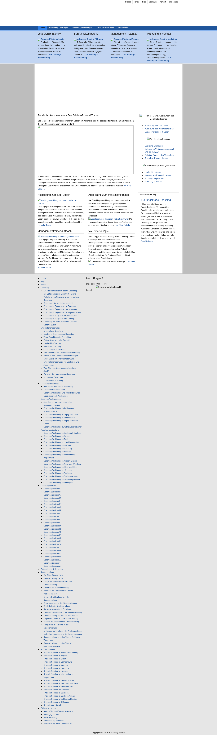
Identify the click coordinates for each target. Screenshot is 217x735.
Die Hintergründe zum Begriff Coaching (60, 291)
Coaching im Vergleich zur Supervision (60, 315)
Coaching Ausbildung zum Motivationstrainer (62, 427)
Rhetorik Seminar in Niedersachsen (59, 680)
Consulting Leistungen (58, 28)
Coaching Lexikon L (52, 523)
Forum (136, 2)
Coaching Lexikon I (52, 513)
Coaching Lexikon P (52, 535)
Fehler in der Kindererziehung (56, 588)
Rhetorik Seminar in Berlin (55, 659)
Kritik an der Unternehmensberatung (59, 359)
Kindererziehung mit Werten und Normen (61, 615)
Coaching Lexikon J (52, 516)
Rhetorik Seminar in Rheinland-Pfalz (59, 687)
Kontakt (163, 2)
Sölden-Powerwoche (105, 28)
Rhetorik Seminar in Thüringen (56, 702)
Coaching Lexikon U (52, 550)
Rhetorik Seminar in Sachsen (56, 693)
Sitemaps (153, 2)
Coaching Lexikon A (52, 489)
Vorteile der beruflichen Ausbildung (58, 387)
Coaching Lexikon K (52, 520)
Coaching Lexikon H (52, 510)
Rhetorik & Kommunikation (156, 158)
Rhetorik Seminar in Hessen (55, 671)
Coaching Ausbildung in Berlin (56, 439)
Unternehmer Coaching (53, 331)
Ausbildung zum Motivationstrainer (159, 129)
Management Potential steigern (158, 175)
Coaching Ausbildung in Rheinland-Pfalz (61, 467)
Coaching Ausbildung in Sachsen (58, 473)
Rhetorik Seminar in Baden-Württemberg (61, 653)
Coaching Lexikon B (52, 492)
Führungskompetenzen (154, 178)
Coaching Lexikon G (52, 507)
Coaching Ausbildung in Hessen (57, 451)
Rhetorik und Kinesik (52, 705)
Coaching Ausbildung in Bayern (57, 436)
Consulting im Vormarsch (54, 349)
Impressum (173, 2)
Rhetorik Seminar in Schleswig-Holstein (60, 699)
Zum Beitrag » (147, 241)
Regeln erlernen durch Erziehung (57, 609)
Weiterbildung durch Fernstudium (58, 724)
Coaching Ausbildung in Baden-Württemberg (62, 433)
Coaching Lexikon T (52, 547)
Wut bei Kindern (50, 594)
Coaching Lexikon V (52, 554)
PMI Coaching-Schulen (108, 15)
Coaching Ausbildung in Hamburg (58, 448)
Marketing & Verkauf (153, 181)
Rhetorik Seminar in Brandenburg (58, 662)
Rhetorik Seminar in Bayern (55, 656)
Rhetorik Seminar (48, 649)
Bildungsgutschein (51, 714)
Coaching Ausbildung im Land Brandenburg (62, 442)
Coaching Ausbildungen (82, 28)
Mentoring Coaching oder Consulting (59, 334)
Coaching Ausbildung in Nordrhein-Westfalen (62, 464)
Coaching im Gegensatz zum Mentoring (60, 309)
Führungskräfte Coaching (156, 200)
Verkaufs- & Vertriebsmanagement (159, 149)
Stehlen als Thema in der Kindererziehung (61, 622)
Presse (128, 2)
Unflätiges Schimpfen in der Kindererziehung (62, 631)
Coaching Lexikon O (52, 532)
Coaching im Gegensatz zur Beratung (60, 306)
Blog (144, 2)
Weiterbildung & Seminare (52, 569)
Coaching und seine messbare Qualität (60, 322)
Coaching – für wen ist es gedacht (58, 303)
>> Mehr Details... (45, 225)
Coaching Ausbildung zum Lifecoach (59, 417)
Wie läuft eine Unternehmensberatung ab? (61, 356)
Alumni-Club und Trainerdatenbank (58, 711)
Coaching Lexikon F (52, 504)
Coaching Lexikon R (52, 541)
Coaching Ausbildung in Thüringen (58, 482)
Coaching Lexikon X (52, 560)
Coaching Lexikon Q (52, 538)
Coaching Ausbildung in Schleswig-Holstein (62, 479)
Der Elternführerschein (53, 575)
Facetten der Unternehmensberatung (59, 374)
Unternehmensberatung (50, 328)
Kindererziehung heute (53, 578)
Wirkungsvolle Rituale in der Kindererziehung (63, 612)
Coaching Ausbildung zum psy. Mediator (61, 414)
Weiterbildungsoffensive (54, 721)
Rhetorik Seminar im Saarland (56, 690)
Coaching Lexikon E (52, 501)
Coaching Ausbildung (49, 383)
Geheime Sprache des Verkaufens (159, 155)
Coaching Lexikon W (52, 557)
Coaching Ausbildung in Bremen (57, 445)
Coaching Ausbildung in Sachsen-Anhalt (61, 476)
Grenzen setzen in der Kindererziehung (60, 603)
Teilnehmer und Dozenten (54, 390)
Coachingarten (50, 325)
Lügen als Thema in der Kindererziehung (61, 618)
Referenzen (123, 28)
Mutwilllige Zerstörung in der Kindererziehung (63, 634)
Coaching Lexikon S (52, 544)
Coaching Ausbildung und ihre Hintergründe (62, 393)
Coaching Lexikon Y (52, 563)
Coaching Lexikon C (52, 495)
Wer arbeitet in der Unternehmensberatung (62, 353)
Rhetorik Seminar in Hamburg (56, 668)
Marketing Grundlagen (154, 146)
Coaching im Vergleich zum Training (59, 319)
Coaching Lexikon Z (52, 566)
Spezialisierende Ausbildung (55, 396)
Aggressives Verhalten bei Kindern (58, 591)
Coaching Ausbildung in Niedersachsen (60, 461)
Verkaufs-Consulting (52, 346)
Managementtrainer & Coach (157, 132)
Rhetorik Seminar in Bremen (56, 665)
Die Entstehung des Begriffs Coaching (60, 294)
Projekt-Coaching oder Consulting (58, 340)
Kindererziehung (47, 572)
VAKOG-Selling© (152, 152)
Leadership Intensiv (153, 172)
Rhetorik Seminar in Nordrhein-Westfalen (61, 683)
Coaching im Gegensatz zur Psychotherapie (62, 312)
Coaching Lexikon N (52, 529)
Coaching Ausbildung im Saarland (58, 470)
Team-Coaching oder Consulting (57, 337)
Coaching (45, 288)
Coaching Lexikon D (52, 498)
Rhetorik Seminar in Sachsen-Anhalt (59, 696)
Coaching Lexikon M (52, 526)
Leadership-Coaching (52, 343)
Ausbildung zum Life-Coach (156, 126)
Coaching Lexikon (48, 486)
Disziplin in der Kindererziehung (57, 606)
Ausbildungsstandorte (50, 430)
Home (42, 28)
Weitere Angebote (48, 708)
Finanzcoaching (50, 717)
